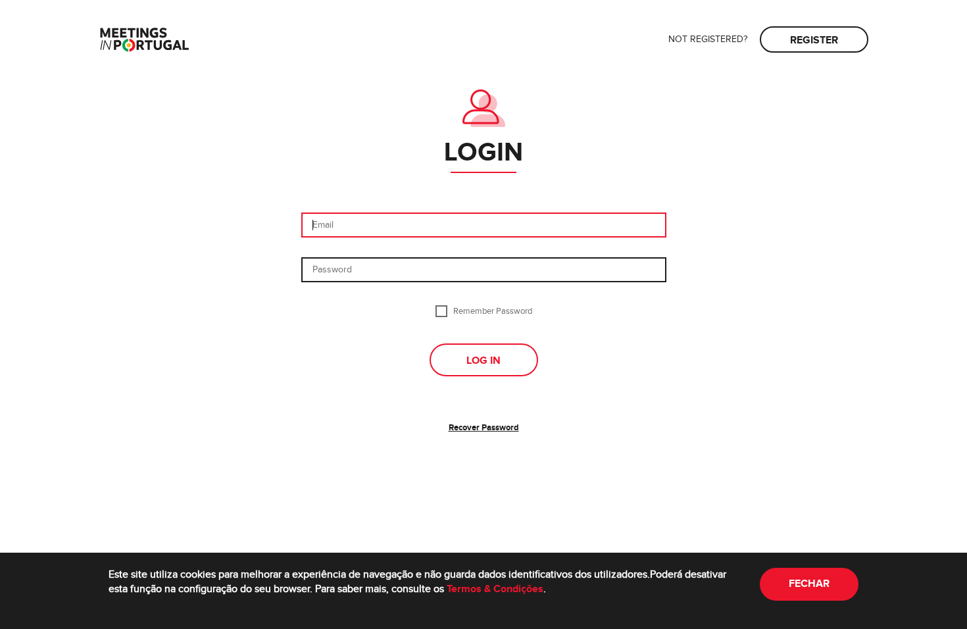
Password (332, 269)
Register (814, 40)
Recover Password (484, 427)
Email (323, 225)
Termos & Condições (495, 589)
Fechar (809, 584)
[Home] (144, 41)
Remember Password (492, 311)
